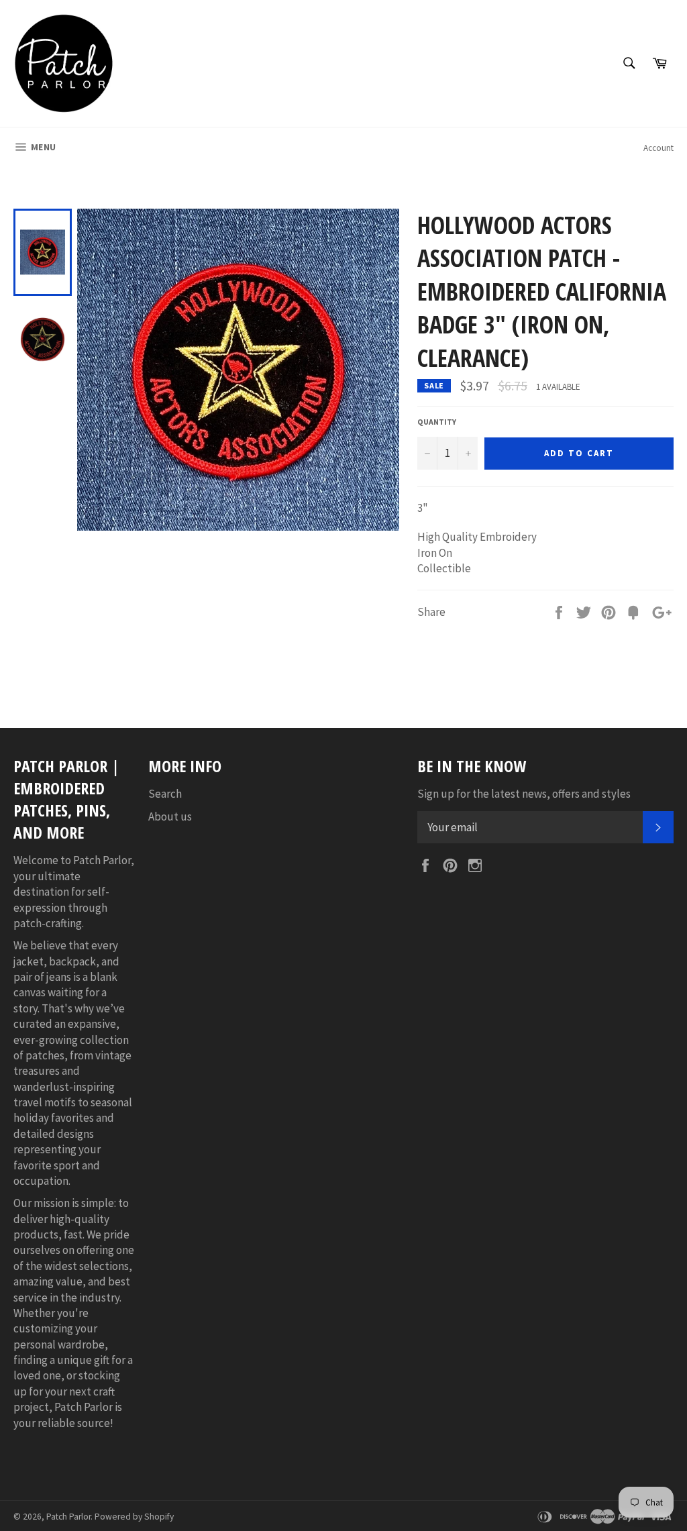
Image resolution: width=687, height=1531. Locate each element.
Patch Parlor (68, 1516)
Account (658, 148)
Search (165, 793)
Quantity (436, 422)
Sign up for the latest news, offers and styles (524, 793)
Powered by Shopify (134, 1516)
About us (170, 816)
